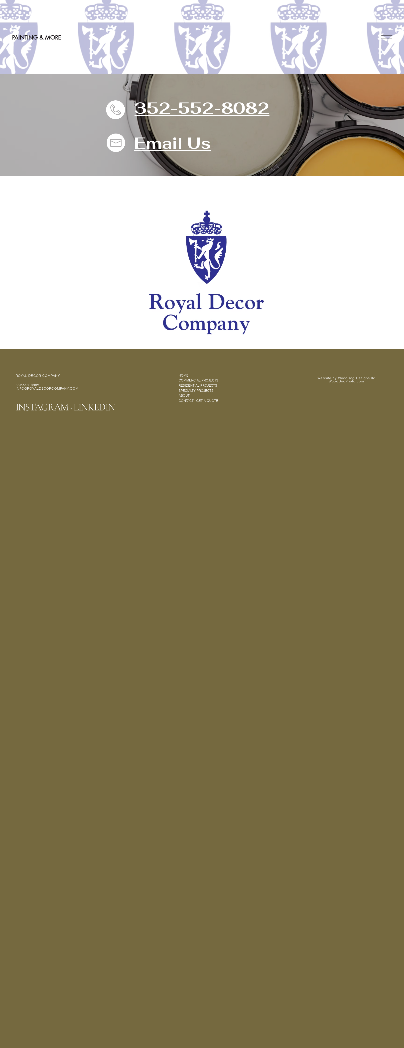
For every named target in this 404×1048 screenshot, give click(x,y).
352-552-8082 (201, 108)
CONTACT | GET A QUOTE (198, 401)
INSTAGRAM (42, 407)
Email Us (172, 143)
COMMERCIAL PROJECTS (198, 380)
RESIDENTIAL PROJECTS (198, 385)
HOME (183, 375)
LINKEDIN (94, 407)
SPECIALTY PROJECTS (196, 390)
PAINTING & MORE (36, 37)
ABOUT (184, 395)
